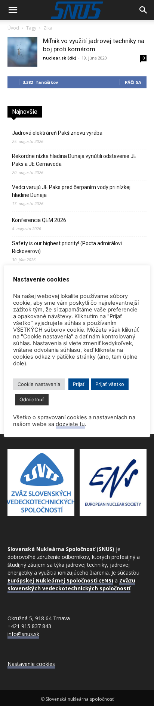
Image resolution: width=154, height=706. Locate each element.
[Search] (143, 10)
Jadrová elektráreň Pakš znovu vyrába (57, 133)
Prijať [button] (78, 384)
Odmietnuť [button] (31, 399)
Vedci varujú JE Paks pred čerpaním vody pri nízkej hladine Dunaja (71, 191)
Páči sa (133, 82)
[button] (13, 10)
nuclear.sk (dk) (59, 58)
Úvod (13, 28)
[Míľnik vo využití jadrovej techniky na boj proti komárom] (22, 52)
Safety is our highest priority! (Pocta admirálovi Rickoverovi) (67, 247)
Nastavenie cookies (31, 663)
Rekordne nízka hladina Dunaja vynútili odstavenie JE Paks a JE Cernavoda (74, 160)
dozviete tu (70, 424)
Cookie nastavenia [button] (39, 384)
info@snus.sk (23, 633)
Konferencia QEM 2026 (39, 220)
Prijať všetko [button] (109, 384)
